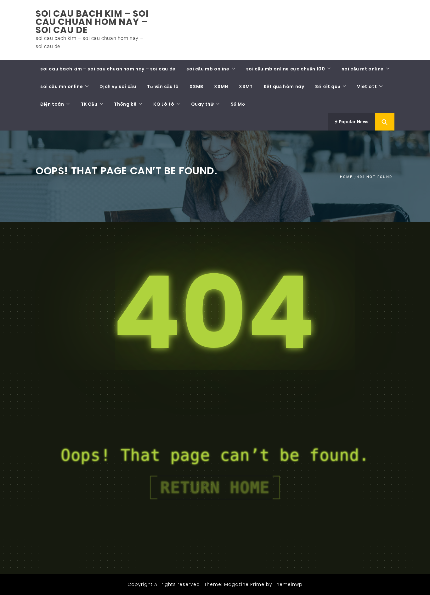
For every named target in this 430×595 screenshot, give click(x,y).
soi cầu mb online (207, 69)
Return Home (215, 487)
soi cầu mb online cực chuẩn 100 (285, 69)
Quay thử (202, 104)
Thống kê (125, 104)
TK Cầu (89, 104)
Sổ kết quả (327, 86)
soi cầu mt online (363, 69)
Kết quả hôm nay (284, 86)
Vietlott (367, 86)
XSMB (196, 86)
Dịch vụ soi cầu (117, 86)
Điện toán (52, 104)
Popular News (353, 121)
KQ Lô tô (163, 104)
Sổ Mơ (238, 104)
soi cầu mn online (61, 86)
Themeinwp (288, 584)
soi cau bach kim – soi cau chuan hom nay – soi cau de (92, 22)
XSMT (245, 86)
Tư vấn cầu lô (163, 86)
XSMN (221, 86)
